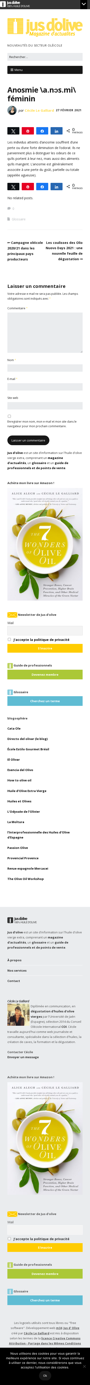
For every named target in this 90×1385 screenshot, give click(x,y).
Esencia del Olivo (20, 770)
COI (64, 1027)
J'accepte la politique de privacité (41, 639)
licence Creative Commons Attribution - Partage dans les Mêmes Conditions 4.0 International (45, 1343)
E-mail (12, 379)
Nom (11, 360)
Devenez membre (45, 674)
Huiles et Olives (19, 801)
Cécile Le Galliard (39, 110)
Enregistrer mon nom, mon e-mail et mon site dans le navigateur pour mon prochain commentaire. (42, 424)
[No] (84, 1366)
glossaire (39, 463)
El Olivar (13, 759)
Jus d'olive (15, 453)
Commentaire (17, 308)
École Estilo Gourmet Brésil (28, 749)
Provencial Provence (23, 858)
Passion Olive (17, 848)
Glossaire (19, 219)
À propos (14, 960)
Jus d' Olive (71, 1328)
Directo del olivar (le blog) (27, 739)
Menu (19, 70)
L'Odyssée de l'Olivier (23, 811)
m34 (59, 1328)
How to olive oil (19, 780)
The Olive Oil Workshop (25, 879)
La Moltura (15, 822)
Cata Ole (14, 728)
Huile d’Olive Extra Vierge (26, 791)
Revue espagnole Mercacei (27, 868)
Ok (45, 1375)
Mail (10, 623)
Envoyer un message (23, 1057)
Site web (12, 398)
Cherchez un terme (45, 701)
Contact (13, 981)
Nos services (17, 970)
